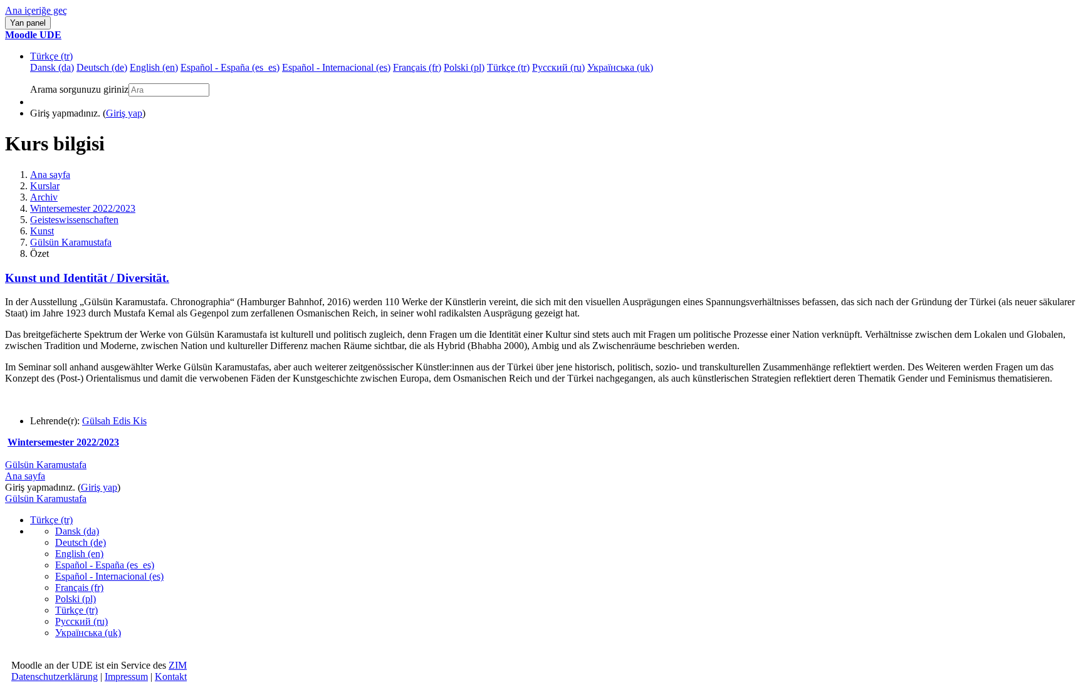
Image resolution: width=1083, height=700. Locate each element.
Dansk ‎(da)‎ (77, 531)
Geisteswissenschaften (74, 219)
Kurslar (45, 185)
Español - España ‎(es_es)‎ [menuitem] (230, 67)
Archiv (44, 197)
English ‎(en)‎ (79, 553)
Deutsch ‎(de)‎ (80, 542)
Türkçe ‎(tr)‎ (51, 56)
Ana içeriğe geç (36, 10)
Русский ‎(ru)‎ (81, 621)
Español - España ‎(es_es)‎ (104, 565)
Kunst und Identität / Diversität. (87, 278)
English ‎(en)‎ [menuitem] (154, 67)
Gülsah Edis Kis (114, 420)
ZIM (178, 665)
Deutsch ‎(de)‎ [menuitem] (101, 67)
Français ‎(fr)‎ (79, 587)
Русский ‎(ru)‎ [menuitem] (558, 67)
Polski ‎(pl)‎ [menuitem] (464, 67)
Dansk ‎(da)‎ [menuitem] (52, 67)
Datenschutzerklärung (54, 676)
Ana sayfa (50, 174)
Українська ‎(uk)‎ (88, 632)
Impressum (126, 676)
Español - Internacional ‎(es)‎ (109, 576)
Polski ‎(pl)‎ (75, 598)
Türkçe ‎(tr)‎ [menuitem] (508, 67)
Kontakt (171, 676)
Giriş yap (124, 113)
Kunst (42, 231)
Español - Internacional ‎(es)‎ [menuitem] (336, 67)
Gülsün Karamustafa (71, 242)
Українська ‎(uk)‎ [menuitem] (620, 67)
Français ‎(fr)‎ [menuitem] (417, 67)
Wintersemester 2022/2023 (82, 208)
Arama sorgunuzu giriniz (79, 89)
